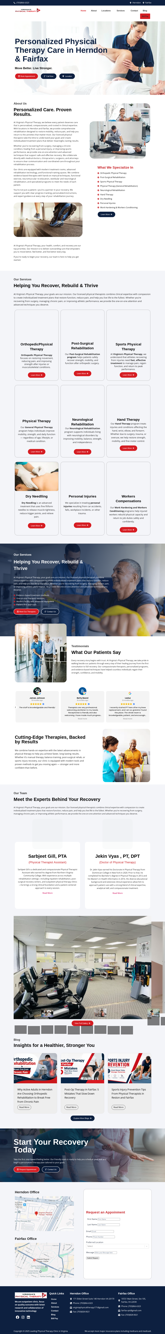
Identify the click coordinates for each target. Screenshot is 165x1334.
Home (83, 11)
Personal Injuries (82, 496)
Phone (89, 1236)
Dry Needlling (37, 496)
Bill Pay (145, 16)
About (94, 11)
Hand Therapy (128, 419)
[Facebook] (17, 1317)
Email (88, 1231)
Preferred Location (94, 1242)
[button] (107, 11)
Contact (134, 11)
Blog (145, 11)
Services (121, 11)
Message (90, 1252)
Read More (48, 893)
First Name (92, 1219)
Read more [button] (82, 719)
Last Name (92, 1224)
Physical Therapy (36, 421)
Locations (106, 11)
